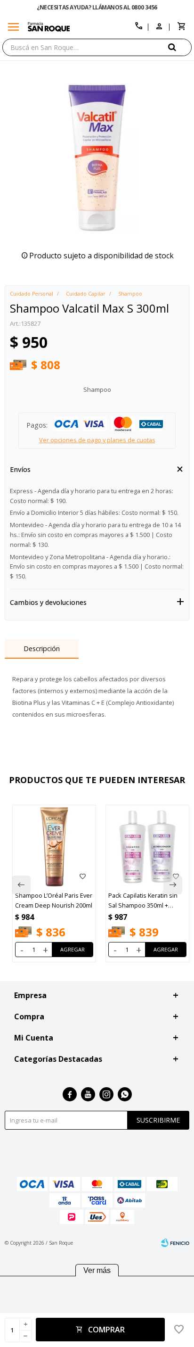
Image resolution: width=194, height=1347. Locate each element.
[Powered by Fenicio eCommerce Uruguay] (175, 1243)
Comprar (106, 1329)
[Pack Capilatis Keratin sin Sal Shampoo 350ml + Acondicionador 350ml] (147, 846)
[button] (180, 47)
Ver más (97, 1270)
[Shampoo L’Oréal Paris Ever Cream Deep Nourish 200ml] (54, 846)
